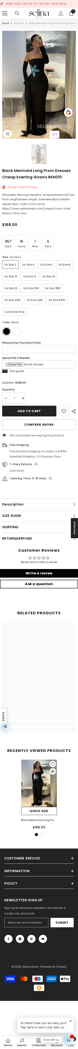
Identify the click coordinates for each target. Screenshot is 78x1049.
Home (5, 23)
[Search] (17, 13)
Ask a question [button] (39, 583)
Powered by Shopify (53, 967)
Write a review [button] (39, 573)
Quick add (39, 811)
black (36, 834)
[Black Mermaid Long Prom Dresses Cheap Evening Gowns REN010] (39, 783)
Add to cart (29, 411)
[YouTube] (43, 939)
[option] (39, 85)
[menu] (4, 13)
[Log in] (60, 13)
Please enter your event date (21, 343)
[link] (39, 723)
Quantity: (8, 389)
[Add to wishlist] (63, 411)
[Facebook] (8, 939)
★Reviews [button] (74, 528)
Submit (61, 922)
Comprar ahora (39, 424)
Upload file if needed (16, 358)
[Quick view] (52, 771)
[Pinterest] (31, 939)
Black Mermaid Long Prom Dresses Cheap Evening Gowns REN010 (39, 820)
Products (19, 23)
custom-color (42, 834)
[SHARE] (72, 411)
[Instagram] (20, 939)
